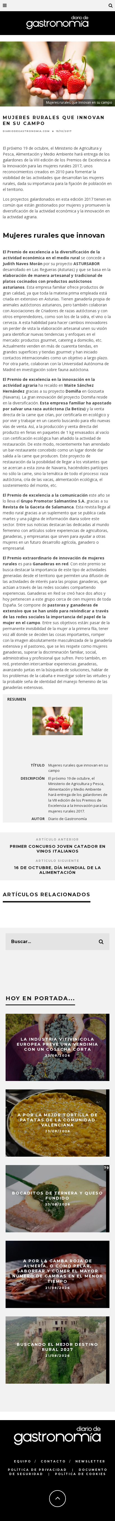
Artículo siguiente (57, 861)
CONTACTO (53, 1461)
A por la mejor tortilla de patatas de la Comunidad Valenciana (58, 1119)
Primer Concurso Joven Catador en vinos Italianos (58, 849)
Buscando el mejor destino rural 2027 (57, 1347)
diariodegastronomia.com (26, 131)
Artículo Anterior (57, 839)
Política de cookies (80, 1474)
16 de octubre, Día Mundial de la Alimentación (57, 870)
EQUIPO (22, 1461)
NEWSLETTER (90, 1461)
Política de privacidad (37, 1470)
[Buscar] (111, 5)
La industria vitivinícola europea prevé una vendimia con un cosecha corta (57, 1044)
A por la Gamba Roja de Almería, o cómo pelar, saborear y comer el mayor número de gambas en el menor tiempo (57, 1271)
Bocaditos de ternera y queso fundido (57, 1195)
